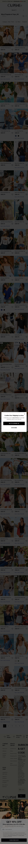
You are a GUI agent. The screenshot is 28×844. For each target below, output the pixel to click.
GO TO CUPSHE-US (14, 423)
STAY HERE (14, 428)
